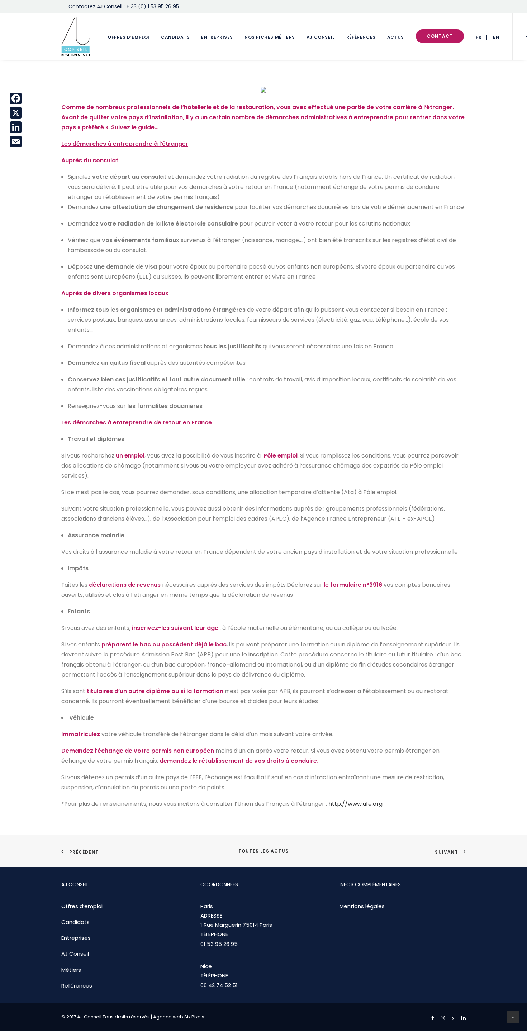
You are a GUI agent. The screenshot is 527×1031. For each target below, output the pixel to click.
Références (361, 37)
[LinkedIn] (16, 127)
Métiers (71, 970)
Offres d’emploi (128, 37)
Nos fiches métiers (269, 37)
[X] (16, 113)
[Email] (16, 141)
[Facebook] (16, 98)
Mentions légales (362, 906)
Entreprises (217, 37)
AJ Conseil (321, 37)
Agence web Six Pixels (178, 1016)
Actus (395, 37)
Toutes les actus (263, 851)
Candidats (175, 37)
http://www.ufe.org (355, 804)
